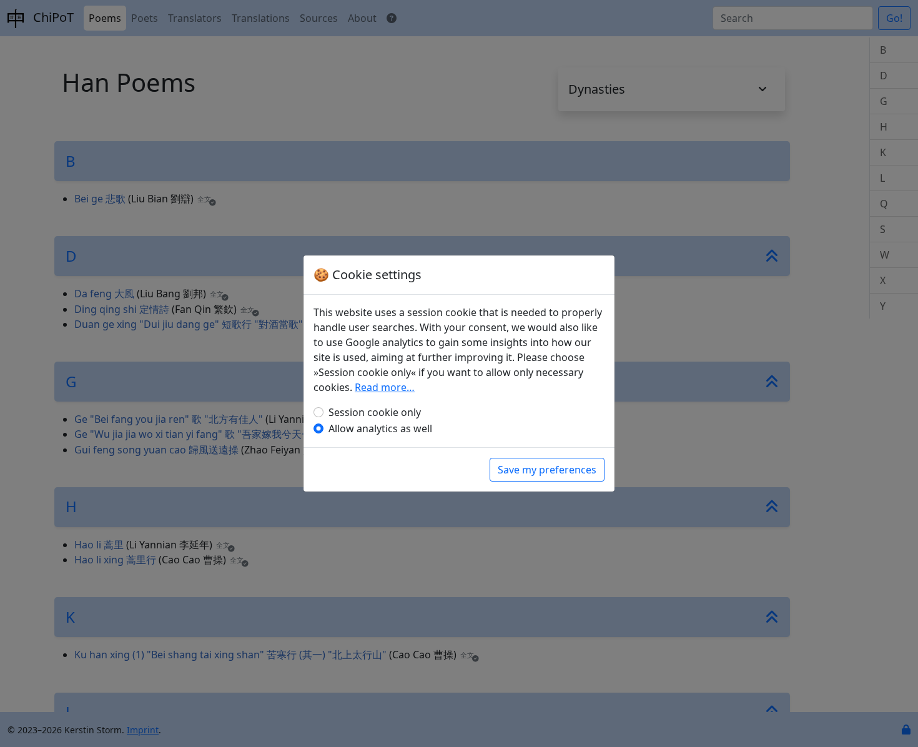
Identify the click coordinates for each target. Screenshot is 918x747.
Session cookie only (374, 412)
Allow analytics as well (380, 428)
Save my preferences (547, 470)
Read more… (385, 387)
